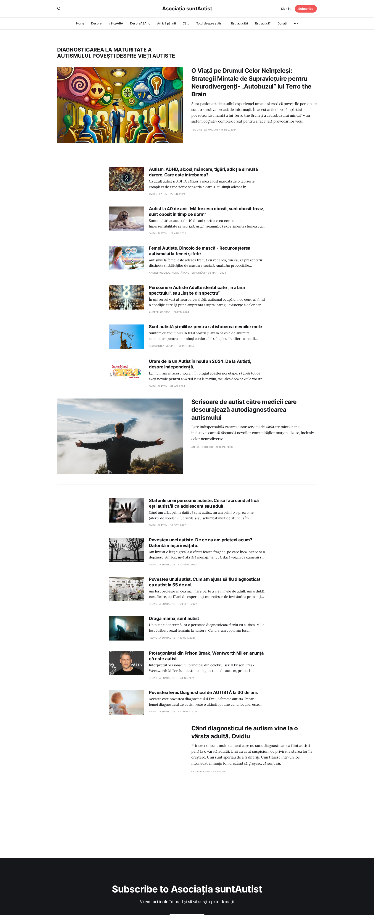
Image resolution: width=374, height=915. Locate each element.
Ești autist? (263, 23)
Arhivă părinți (166, 23)
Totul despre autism (210, 23)
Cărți (186, 23)
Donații (282, 23)
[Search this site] (59, 8)
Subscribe (305, 8)
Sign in (285, 8)
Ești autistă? (239, 23)
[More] (296, 23)
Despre (96, 23)
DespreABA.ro (140, 23)
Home (80, 23)
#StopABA (115, 23)
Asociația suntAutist (187, 8)
